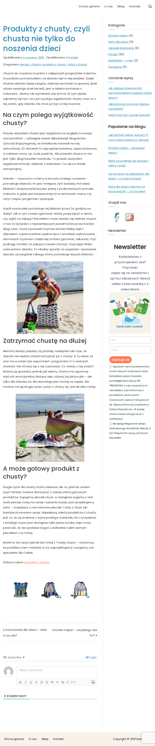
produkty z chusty (54, 64)
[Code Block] (57, 682)
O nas (108, 6)
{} (67, 682)
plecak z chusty (30, 64)
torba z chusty (77, 64)
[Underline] (31, 682)
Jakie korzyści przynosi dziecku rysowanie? (128, 106)
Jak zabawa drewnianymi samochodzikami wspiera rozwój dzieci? (130, 93)
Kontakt (135, 6)
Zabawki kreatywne (121, 48)
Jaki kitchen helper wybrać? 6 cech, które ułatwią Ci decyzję (128, 137)
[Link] (62, 682)
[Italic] (25, 682)
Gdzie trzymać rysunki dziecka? (129, 115)
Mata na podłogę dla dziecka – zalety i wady (129, 163)
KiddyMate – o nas (120, 60)
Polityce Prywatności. (121, 409)
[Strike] (36, 682)
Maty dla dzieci (118, 42)
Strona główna (89, 6)
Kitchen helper (118, 36)
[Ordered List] (41, 682)
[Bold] (20, 682)
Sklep (121, 6)
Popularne (115, 67)
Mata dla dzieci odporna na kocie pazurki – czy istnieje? (126, 189)
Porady (73, 57)
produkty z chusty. (37, 562)
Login (93, 657)
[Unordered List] (47, 682)
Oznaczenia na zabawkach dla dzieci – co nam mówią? (128, 176)
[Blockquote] (52, 682)
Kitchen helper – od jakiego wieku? (126, 150)
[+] (73, 682)
